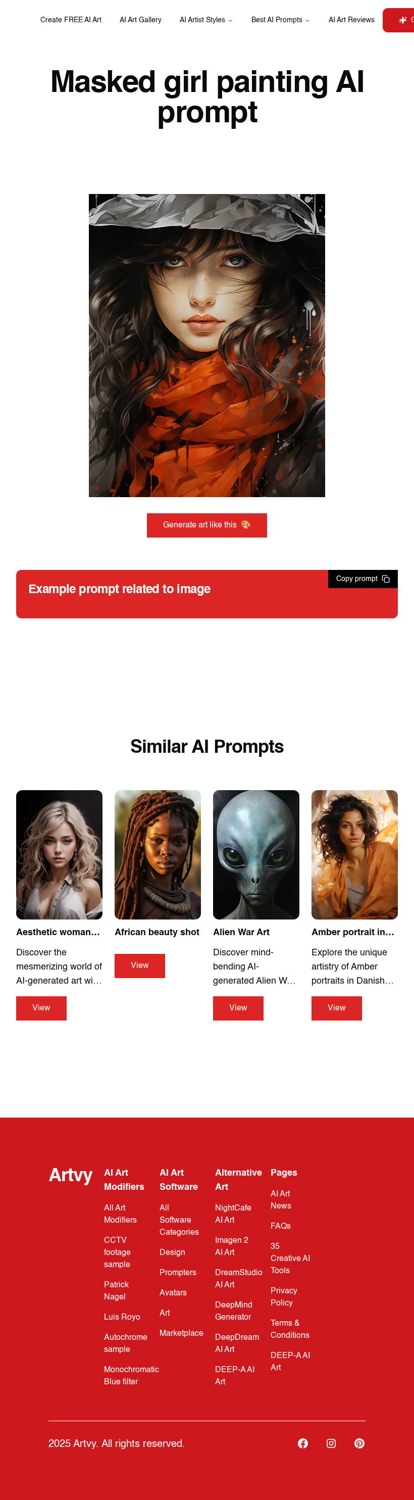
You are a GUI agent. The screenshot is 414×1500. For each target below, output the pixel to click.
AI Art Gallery (141, 20)
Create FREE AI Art (70, 20)
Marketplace (181, 1334)
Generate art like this (207, 525)
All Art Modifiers (120, 1214)
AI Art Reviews (352, 20)
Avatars (173, 1293)
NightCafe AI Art (233, 1214)
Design (172, 1253)
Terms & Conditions (290, 1330)
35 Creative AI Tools (290, 1259)
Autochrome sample (125, 1344)
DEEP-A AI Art (234, 1376)
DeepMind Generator (233, 1311)
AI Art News (281, 1200)
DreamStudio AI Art (239, 1279)
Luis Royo (122, 1318)
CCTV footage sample (117, 1253)
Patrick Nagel (116, 1291)
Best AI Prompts (276, 20)
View (41, 1008)
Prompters (178, 1273)
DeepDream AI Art (237, 1344)
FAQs (281, 1227)
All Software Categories (179, 1220)
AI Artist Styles (202, 20)
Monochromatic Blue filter (131, 1376)
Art (165, 1314)
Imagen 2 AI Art (231, 1247)
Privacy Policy (284, 1297)
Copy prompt (357, 579)
